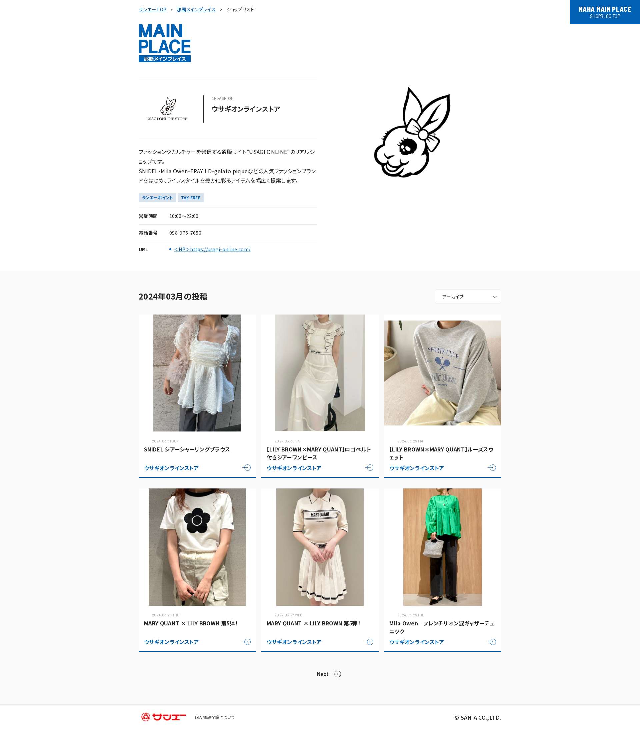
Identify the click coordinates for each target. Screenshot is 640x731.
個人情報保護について (215, 717)
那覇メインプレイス (196, 9)
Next (323, 673)
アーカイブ (452, 296)
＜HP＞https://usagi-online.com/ (212, 249)
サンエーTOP (152, 9)
